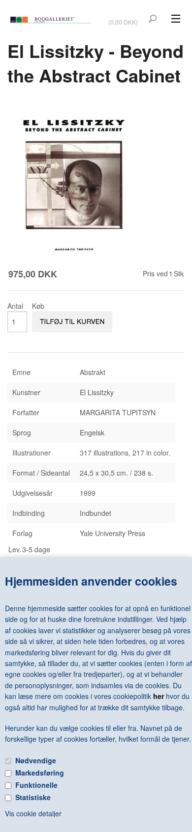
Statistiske (33, 797)
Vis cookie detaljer (33, 813)
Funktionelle (36, 785)
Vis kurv (124, 15)
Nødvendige (35, 760)
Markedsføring (39, 773)
